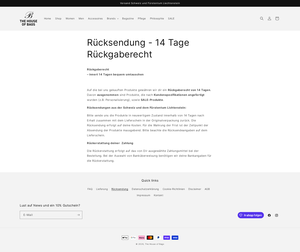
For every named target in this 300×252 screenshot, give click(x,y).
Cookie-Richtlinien (174, 188)
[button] (112, 18)
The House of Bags (154, 244)
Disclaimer (194, 188)
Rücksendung (119, 188)
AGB (207, 188)
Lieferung (102, 188)
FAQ (90, 188)
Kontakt (158, 195)
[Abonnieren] (78, 215)
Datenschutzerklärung (145, 188)
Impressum (143, 195)
